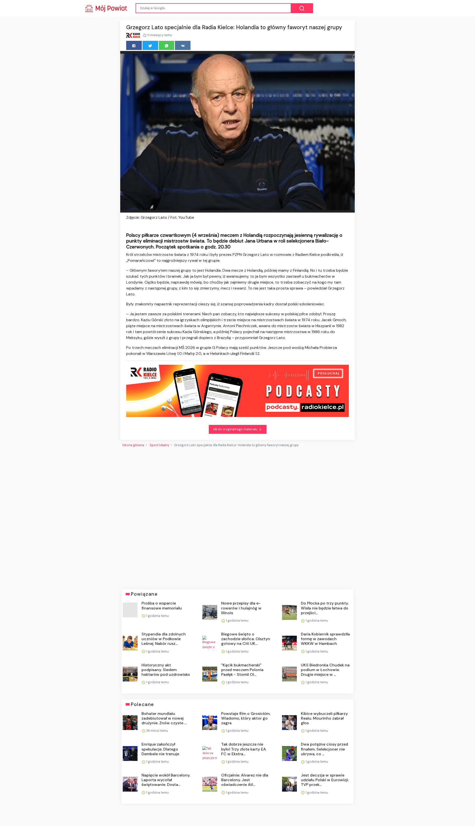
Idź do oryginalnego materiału (235, 429)
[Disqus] (237, 516)
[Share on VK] (182, 45)
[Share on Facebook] (134, 45)
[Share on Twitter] (150, 45)
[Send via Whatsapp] (166, 45)
